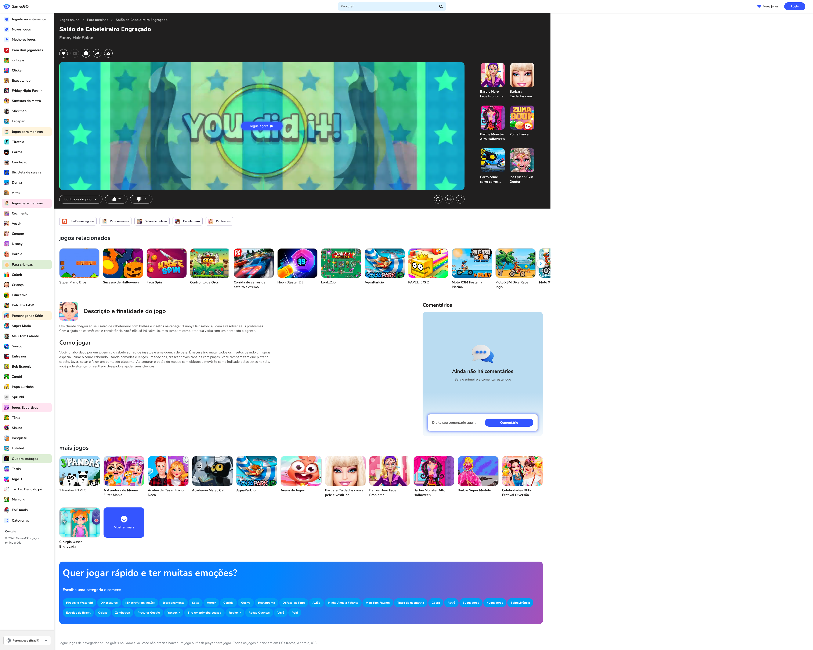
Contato (10, 531)
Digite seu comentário (454, 422)
